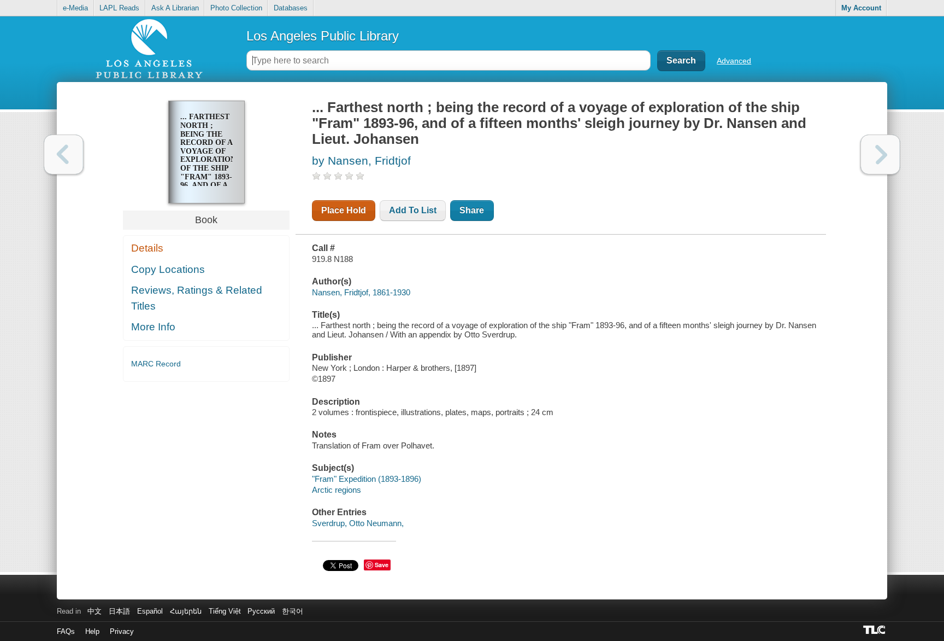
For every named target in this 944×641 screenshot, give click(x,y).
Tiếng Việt (225, 611)
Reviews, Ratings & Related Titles (196, 298)
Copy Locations (168, 269)
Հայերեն (186, 611)
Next (880, 154)
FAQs (66, 631)
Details (147, 248)
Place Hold (343, 210)
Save (381, 565)
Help (92, 631)
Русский (261, 611)
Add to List (412, 210)
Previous (64, 154)
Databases (291, 8)
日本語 (119, 611)
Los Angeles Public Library (322, 35)
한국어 (292, 611)
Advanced (734, 60)
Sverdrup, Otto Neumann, (358, 523)
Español (150, 611)
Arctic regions (336, 489)
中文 (94, 611)
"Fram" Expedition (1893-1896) (366, 478)
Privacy (122, 631)
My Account (861, 8)
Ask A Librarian (175, 8)
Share (471, 210)
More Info (153, 327)
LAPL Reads (119, 8)
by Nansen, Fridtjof (361, 160)
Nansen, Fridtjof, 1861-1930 (361, 292)
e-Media (75, 8)
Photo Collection (236, 8)
